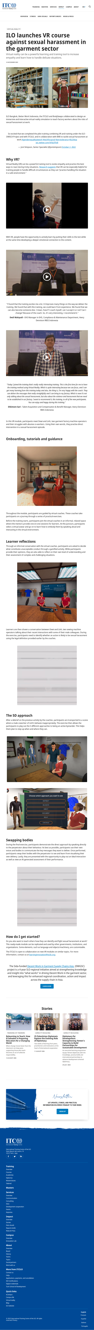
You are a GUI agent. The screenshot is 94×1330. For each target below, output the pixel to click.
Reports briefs (55, 16)
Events (8, 1209)
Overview (24, 16)
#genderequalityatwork (32, 139)
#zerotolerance (62, 139)
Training (36, 7)
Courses (9, 1172)
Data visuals (43, 16)
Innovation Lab (11, 1241)
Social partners (11, 1262)
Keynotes (9, 1212)
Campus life (10, 1297)
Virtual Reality (14, 29)
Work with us (10, 1265)
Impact (61, 7)
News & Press (68, 16)
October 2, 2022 (69, 147)
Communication (11, 1198)
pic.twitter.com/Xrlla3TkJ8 (47, 142)
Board (8, 1251)
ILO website (10, 1306)
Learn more (47, 986)
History (8, 1254)
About (76, 7)
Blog (7, 1303)
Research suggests (47, 167)
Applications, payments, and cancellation (20, 1278)
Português (84, 1326)
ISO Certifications (12, 1281)
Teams (8, 1257)
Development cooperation (15, 1207)
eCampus (9, 1294)
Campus (69, 7)
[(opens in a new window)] (8, 1156)
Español (83, 1319)
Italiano (83, 1322)
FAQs (8, 1275)
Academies (9, 1175)
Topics (8, 1259)
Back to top (89, 1327)
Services (53, 7)
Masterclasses (11, 1180)
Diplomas (9, 1178)
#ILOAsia (73, 139)
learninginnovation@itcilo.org (42, 954)
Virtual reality (10, 1300)
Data (7, 1204)
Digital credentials (12, 1284)
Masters (44, 7)
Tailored (8, 1183)
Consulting (10, 1201)
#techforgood (49, 139)
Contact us (9, 1272)
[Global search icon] (90, 6)
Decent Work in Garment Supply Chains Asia (50, 966)
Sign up (62, 1111)
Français (83, 1315)
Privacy (14, 1320)
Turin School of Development (16, 1286)
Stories (33, 16)
